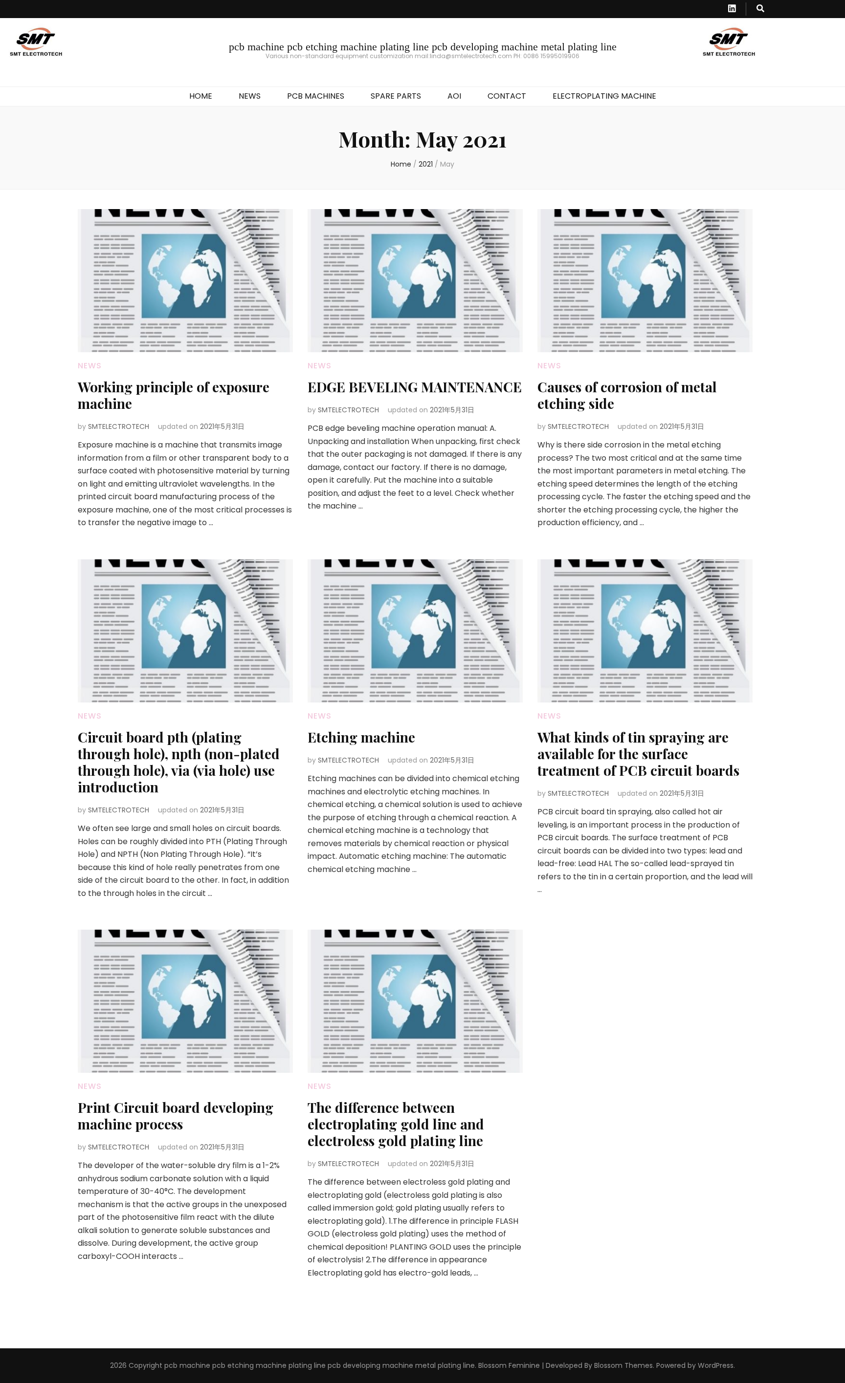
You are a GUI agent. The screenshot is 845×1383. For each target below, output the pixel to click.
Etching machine (361, 737)
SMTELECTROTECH (118, 426)
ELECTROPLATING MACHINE (604, 96)
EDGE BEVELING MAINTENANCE (415, 387)
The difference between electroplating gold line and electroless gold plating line (396, 1123)
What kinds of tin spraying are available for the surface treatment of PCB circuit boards (638, 753)
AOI (454, 96)
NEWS (250, 96)
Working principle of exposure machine (173, 395)
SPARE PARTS (396, 96)
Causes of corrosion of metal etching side (627, 395)
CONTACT (507, 96)
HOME (200, 96)
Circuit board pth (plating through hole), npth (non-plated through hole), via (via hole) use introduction (179, 762)
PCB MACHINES (315, 96)
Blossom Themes (623, 1365)
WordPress (716, 1365)
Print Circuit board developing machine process (175, 1115)
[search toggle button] (760, 9)
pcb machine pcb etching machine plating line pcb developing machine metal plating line (423, 47)
